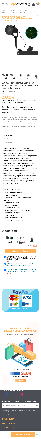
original (10, 117)
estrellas (34, 121)
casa (25, 117)
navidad (16, 121)
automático (19, 119)
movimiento (18, 123)
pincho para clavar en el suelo (28, 127)
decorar (4, 121)
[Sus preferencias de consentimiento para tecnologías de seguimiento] (37, 435)
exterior (30, 117)
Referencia (5, 94)
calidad (4, 117)
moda (8, 119)
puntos (11, 125)
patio (27, 123)
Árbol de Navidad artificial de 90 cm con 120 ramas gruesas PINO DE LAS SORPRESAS (21, 270)
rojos (33, 125)
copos (9, 127)
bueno (4, 125)
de (24, 123)
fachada (14, 127)
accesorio (17, 117)
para (8, 123)
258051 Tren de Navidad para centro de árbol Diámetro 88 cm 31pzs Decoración (21, 265)
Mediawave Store (11, 91)
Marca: (4, 91)
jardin (12, 119)
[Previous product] (38, 15)
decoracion (34, 119)
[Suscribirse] (37, 405)
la (7, 125)
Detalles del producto (11, 139)
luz (22, 117)
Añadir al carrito (24, 434)
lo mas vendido (25, 125)
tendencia (27, 119)
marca (4, 123)
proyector (23, 121)
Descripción (7, 135)
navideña (33, 123)
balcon (17, 125)
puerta (35, 117)
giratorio (10, 121)
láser (3, 119)
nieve (12, 123)
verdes (4, 127)
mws (29, 121)
